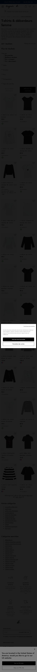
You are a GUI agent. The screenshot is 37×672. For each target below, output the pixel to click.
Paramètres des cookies (19, 344)
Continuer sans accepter (29, 326)
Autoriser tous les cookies (18, 339)
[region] (18, 336)
